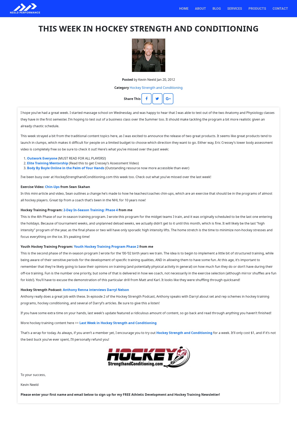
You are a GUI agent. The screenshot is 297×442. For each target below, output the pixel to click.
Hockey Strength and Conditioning (156, 87)
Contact (280, 8)
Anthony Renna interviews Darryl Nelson (96, 290)
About (200, 8)
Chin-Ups (52, 187)
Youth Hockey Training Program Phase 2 (106, 246)
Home (184, 8)
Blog (217, 8)
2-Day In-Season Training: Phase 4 (90, 210)
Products (257, 8)
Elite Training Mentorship (47, 163)
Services (234, 8)
